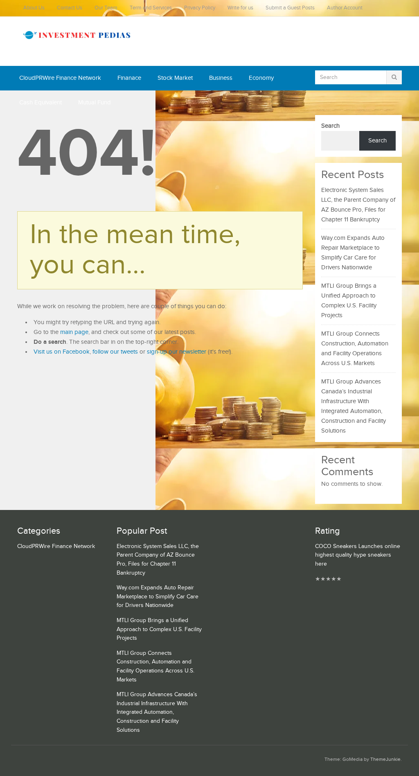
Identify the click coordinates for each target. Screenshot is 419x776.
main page (74, 332)
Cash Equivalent (40, 102)
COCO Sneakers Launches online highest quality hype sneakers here (357, 555)
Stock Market (175, 77)
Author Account (345, 8)
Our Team (106, 8)
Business (220, 77)
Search (330, 125)
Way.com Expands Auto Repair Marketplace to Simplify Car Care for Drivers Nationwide (157, 596)
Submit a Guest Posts (290, 8)
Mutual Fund (94, 102)
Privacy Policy (199, 8)
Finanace (129, 77)
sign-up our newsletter (176, 351)
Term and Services (151, 8)
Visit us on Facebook (62, 351)
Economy (261, 77)
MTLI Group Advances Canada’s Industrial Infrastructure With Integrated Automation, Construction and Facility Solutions (157, 712)
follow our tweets (115, 351)
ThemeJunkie (385, 759)
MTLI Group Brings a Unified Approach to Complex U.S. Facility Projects (159, 629)
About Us (34, 8)
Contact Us (69, 8)
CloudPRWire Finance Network (60, 77)
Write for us (240, 8)
